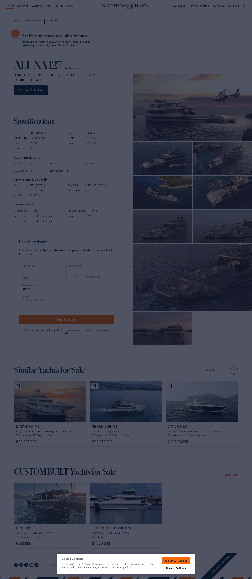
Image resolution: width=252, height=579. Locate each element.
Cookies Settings (176, 568)
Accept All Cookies (176, 560)
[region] (126, 564)
